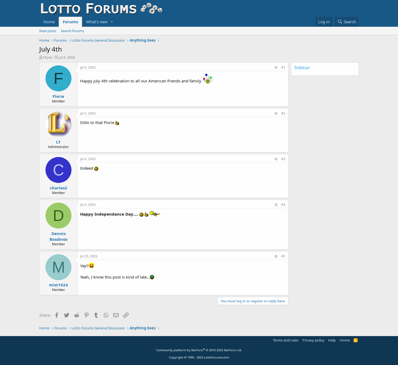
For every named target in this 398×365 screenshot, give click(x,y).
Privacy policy (313, 340)
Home (49, 21)
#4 (283, 204)
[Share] (276, 68)
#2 (283, 113)
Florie (47, 57)
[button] (112, 22)
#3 (283, 159)
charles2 (58, 187)
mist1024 (58, 284)
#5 (283, 256)
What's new (96, 21)
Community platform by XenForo (199, 350)
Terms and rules (285, 340)
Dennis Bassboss (58, 236)
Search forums (72, 30)
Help (332, 340)
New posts (47, 30)
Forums (70, 21)
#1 (283, 67)
